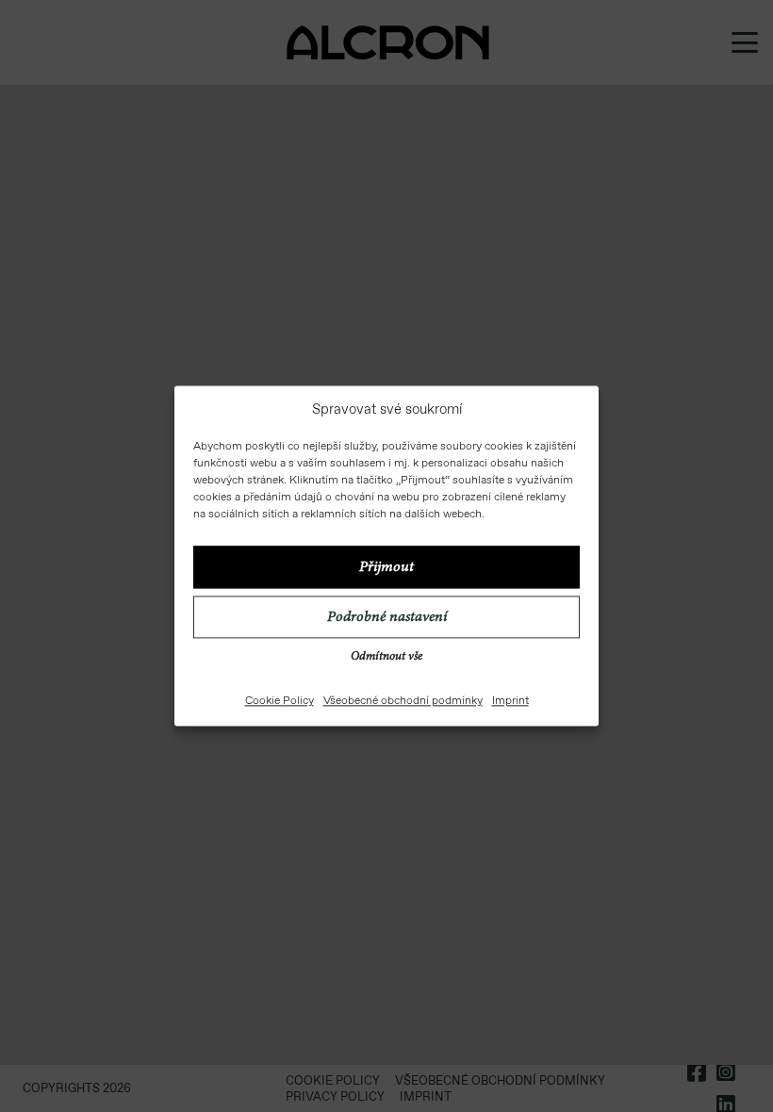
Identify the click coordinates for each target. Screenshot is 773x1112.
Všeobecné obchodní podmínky (403, 701)
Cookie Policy (279, 701)
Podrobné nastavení (387, 617)
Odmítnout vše (386, 658)
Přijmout (386, 567)
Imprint (510, 701)
